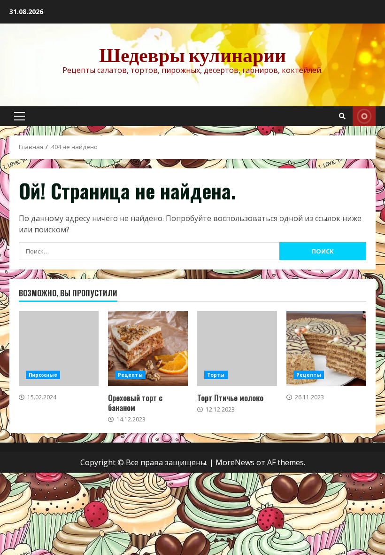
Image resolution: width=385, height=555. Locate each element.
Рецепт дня (364, 116)
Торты (216, 375)
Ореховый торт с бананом (148, 348)
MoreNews (235, 462)
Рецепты (130, 375)
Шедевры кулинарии (192, 54)
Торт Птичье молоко (237, 348)
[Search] (342, 116)
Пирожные (43, 375)
